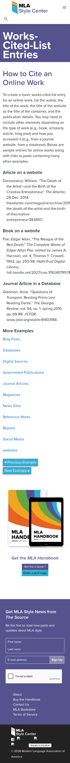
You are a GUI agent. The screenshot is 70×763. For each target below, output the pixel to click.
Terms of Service (25, 714)
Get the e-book (34, 567)
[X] (41, 739)
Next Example (15, 471)
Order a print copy (35, 573)
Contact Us (21, 704)
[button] (64, 8)
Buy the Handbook (26, 699)
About (17, 694)
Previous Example (21, 462)
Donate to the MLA (40, 745)
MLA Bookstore (24, 709)
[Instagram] (18, 745)
